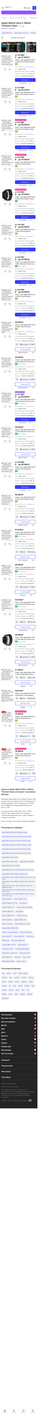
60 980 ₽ (19, 495)
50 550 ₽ (19, 600)
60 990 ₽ (19, 565)
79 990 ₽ (19, 714)
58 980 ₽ (19, 635)
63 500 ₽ (19, 530)
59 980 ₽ (19, 322)
